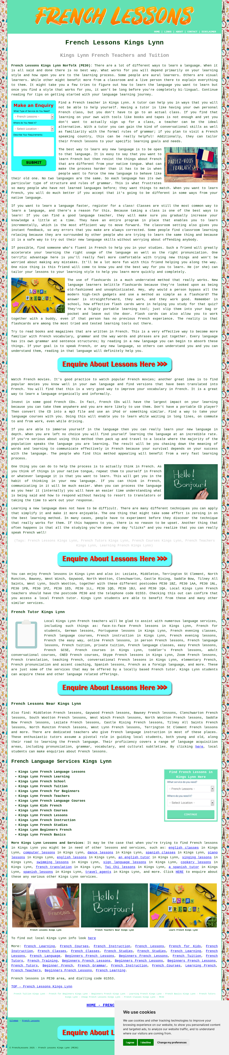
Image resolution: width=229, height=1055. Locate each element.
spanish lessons (38, 872)
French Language (45, 956)
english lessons (72, 857)
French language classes (151, 645)
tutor (142, 102)
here (199, 746)
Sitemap (13, 1021)
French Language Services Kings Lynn (61, 761)
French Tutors (24, 965)
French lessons (53, 574)
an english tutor (134, 857)
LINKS (167, 31)
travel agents (98, 872)
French (83, 621)
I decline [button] (146, 1042)
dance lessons (100, 852)
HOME (157, 31)
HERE (180, 872)
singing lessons (197, 857)
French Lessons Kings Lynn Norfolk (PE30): (51, 65)
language (185, 742)
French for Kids (185, 946)
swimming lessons (52, 862)
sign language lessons (124, 862)
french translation (54, 867)
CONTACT (192, 31)
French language (83, 742)
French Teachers (26, 970)
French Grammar (92, 965)
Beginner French (58, 965)
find (25, 713)
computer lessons (39, 852)
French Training (43, 961)
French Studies (118, 951)
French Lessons (149, 946)
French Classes (52, 951)
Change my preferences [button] (172, 1042)
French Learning (39, 946)
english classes (184, 848)
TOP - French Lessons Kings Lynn (41, 986)
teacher (171, 122)
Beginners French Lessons (89, 956)
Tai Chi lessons (120, 867)
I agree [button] (130, 1042)
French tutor (164, 669)
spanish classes (160, 852)
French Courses (74, 946)
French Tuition (187, 956)
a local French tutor (55, 598)
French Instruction (112, 946)
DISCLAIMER (209, 31)
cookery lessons (196, 862)
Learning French (200, 965)
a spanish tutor (184, 867)
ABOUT (179, 31)
